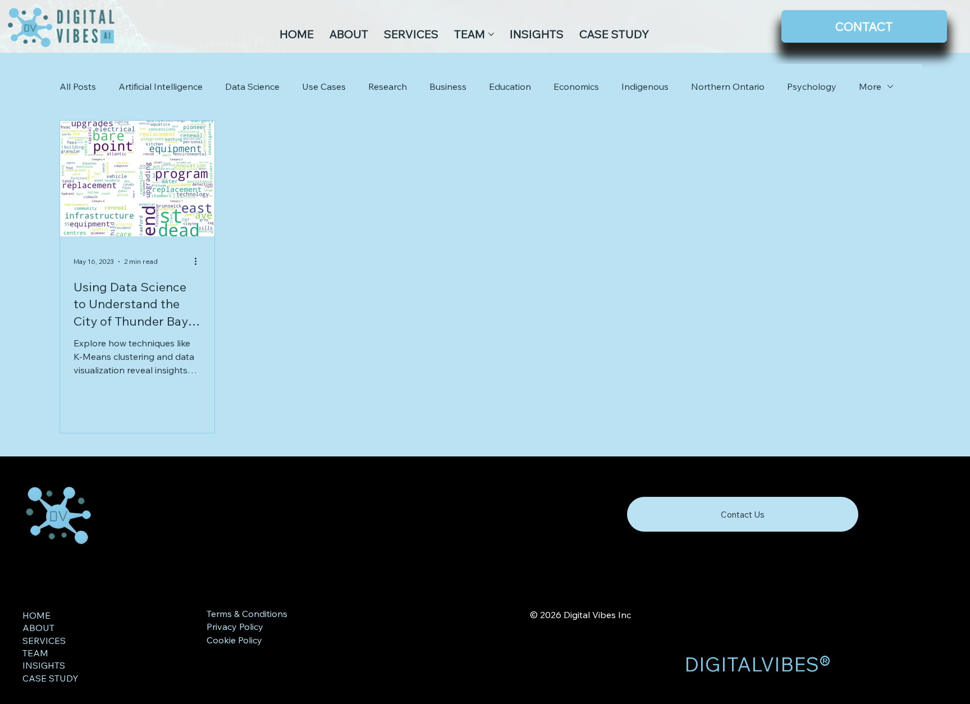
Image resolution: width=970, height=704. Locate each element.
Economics (576, 86)
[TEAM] (165, 653)
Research (387, 86)
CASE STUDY (50, 678)
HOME (36, 615)
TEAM (35, 653)
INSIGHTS (43, 665)
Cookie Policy (234, 640)
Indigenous (645, 86)
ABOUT (38, 627)
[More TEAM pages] (491, 34)
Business (447, 86)
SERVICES (44, 640)
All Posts (78, 86)
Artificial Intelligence (160, 86)
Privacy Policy (235, 626)
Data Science (252, 86)
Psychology (811, 86)
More (870, 86)
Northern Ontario (728, 86)
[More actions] (199, 261)
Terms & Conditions (247, 613)
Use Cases (324, 86)
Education (510, 86)
